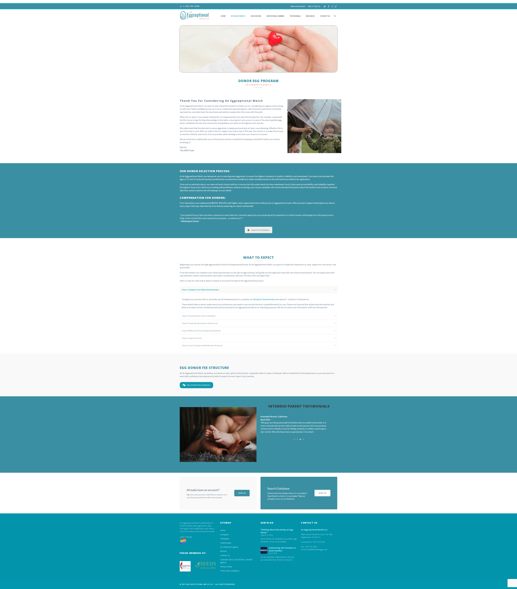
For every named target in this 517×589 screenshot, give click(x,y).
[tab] (258, 298)
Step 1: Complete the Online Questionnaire (200, 299)
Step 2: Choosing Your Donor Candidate (199, 325)
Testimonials (295, 16)
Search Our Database (260, 239)
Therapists (224, 547)
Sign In (310, 6)
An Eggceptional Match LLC (314, 538)
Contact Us (325, 16)
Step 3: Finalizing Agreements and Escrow (199, 332)
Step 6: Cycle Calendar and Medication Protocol (202, 354)
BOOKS (223, 560)
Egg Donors (256, 16)
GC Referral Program (229, 556)
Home (223, 16)
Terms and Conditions (229, 579)
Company (224, 543)
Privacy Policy (226, 575)
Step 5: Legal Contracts (192, 347)
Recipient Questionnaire (264, 308)
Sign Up (317, 6)
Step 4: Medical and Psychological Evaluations (201, 340)
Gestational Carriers (275, 16)
